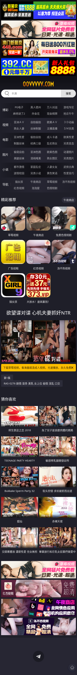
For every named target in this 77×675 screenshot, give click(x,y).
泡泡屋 (36, 188)
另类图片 (69, 158)
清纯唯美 (35, 158)
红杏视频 (19, 188)
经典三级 (35, 143)
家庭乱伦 (35, 167)
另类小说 (35, 173)
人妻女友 (52, 167)
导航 (5, 184)
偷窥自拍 (19, 152)
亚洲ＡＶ (19, 122)
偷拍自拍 (35, 137)
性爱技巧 (69, 173)
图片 (5, 155)
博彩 (5, 110)
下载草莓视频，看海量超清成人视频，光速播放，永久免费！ (38, 367)
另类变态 (69, 143)
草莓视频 (52, 181)
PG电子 (19, 107)
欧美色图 (52, 152)
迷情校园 (19, 173)
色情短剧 (52, 188)
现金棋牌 (52, 113)
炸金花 (36, 113)
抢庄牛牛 (69, 113)
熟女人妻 (19, 128)
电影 (5, 140)
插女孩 (19, 181)
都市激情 (19, 167)
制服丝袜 (19, 143)
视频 (5, 125)
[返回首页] (72, 667)
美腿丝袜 (19, 158)
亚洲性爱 (19, 137)
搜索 (68, 93)
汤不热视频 (68, 181)
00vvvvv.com (38, 84)
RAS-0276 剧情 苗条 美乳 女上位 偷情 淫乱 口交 (32, 383)
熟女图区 (52, 158)
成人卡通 (52, 137)
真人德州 (35, 107)
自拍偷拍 (35, 122)
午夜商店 (35, 181)
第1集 (7, 378)
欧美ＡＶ (52, 122)
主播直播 (52, 128)
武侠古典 (69, 167)
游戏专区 (69, 107)
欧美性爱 (69, 137)
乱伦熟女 (52, 143)
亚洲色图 (35, 152)
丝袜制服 (35, 128)
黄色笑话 (52, 173)
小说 (5, 169)
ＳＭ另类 (69, 128)
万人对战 (52, 107)
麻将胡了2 (19, 113)
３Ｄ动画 (69, 122)
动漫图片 (69, 152)
